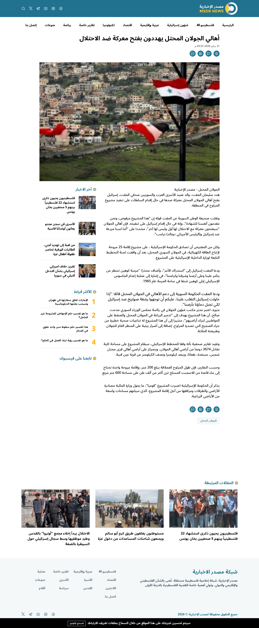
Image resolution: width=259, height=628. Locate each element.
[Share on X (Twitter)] (209, 54)
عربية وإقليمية (149, 25)
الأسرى (64, 580)
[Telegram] (38, 8)
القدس (87, 588)
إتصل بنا (31, 25)
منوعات (50, 25)
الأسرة (88, 580)
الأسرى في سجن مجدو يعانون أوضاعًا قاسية (60, 226)
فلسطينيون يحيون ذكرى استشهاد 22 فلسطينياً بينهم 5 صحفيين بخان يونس (58, 205)
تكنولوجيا (109, 25)
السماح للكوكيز (77, 623)
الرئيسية (228, 25)
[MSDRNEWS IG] (53, 8)
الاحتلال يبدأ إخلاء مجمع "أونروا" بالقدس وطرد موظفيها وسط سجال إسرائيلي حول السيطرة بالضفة (58, 539)
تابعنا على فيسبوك (76, 358)
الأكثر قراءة (83, 292)
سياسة (64, 588)
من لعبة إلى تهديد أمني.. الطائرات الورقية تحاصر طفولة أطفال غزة (59, 249)
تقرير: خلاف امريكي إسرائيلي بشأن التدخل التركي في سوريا (60, 271)
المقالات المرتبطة (218, 483)
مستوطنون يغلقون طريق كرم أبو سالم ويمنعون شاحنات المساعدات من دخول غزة (131, 536)
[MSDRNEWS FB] (61, 8)
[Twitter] (30, 8)
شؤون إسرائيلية (177, 25)
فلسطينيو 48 (205, 25)
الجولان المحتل (209, 189)
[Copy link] (193, 54)
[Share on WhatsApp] (201, 54)
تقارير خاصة (87, 25)
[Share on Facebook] (216, 54)
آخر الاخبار (83, 189)
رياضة (67, 25)
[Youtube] (46, 8)
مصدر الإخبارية (184, 189)
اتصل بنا (110, 596)
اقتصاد (127, 25)
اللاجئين (110, 588)
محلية (41, 571)
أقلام (42, 588)
